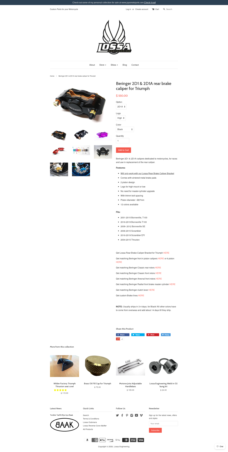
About (92, 64)
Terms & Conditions (91, 418)
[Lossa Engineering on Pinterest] (126, 415)
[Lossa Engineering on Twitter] (117, 415)
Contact (135, 64)
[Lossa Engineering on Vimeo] (141, 415)
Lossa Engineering (121, 446)
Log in (128, 9)
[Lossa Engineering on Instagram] (131, 415)
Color (118, 124)
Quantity (120, 135)
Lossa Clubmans (90, 422)
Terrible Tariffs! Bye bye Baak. (61, 415)
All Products (88, 429)
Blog (125, 64)
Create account (141, 9)
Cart (157, 9)
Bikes (114, 64)
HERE (166, 252)
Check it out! (150, 2)
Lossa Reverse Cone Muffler (95, 425)
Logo (118, 113)
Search (86, 415)
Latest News (55, 408)
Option (119, 101)
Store (102, 64)
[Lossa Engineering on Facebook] (122, 415)
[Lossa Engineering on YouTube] (136, 415)
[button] (60, 390)
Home (52, 76)
